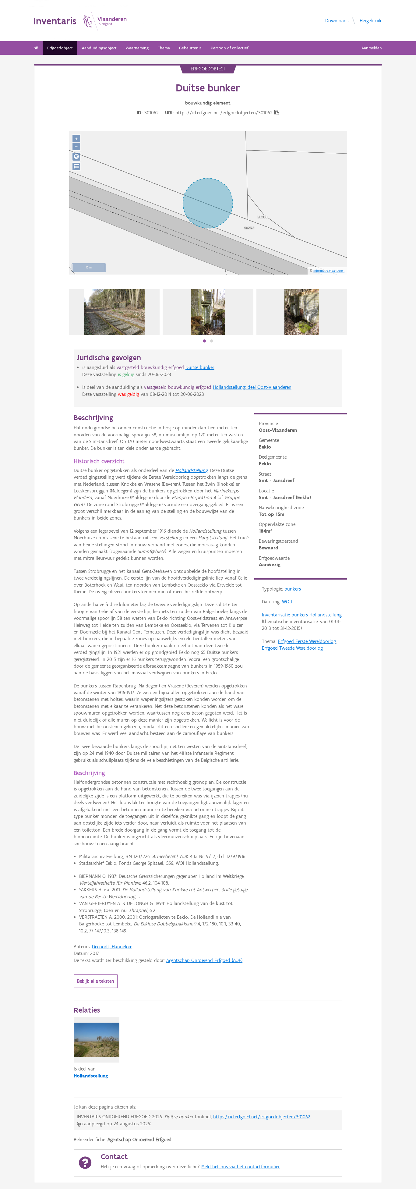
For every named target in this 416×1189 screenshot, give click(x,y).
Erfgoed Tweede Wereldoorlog (292, 648)
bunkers (292, 589)
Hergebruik (371, 20)
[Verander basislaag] (76, 166)
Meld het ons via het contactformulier (240, 1166)
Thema (164, 48)
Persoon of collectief (229, 48)
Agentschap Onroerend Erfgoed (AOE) (204, 960)
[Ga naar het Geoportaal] (76, 157)
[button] (204, 341)
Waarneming (137, 48)
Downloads (336, 20)
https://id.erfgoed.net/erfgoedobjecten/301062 (261, 1117)
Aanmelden (371, 48)
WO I (287, 602)
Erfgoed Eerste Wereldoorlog (307, 641)
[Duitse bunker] (114, 312)
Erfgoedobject (60, 48)
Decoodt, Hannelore (112, 946)
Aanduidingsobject (99, 48)
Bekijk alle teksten (95, 981)
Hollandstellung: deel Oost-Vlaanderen (252, 387)
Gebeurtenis (190, 48)
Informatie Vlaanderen (328, 270)
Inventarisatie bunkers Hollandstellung (302, 615)
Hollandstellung (191, 470)
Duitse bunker (199, 367)
